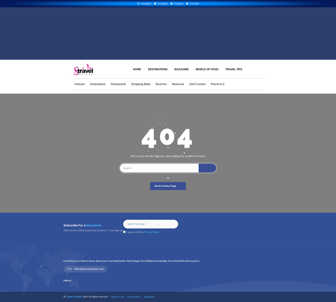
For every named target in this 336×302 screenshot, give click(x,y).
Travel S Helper (74, 296)
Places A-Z (218, 84)
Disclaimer (149, 297)
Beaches (161, 84)
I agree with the (143, 232)
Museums (178, 84)
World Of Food (207, 69)
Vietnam (79, 84)
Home (137, 69)
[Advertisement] (168, 33)
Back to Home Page (165, 186)
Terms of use (117, 297)
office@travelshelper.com (89, 269)
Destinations (157, 69)
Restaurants (118, 84)
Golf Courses (197, 84)
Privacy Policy (151, 232)
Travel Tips (233, 69)
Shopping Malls (140, 84)
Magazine (181, 69)
